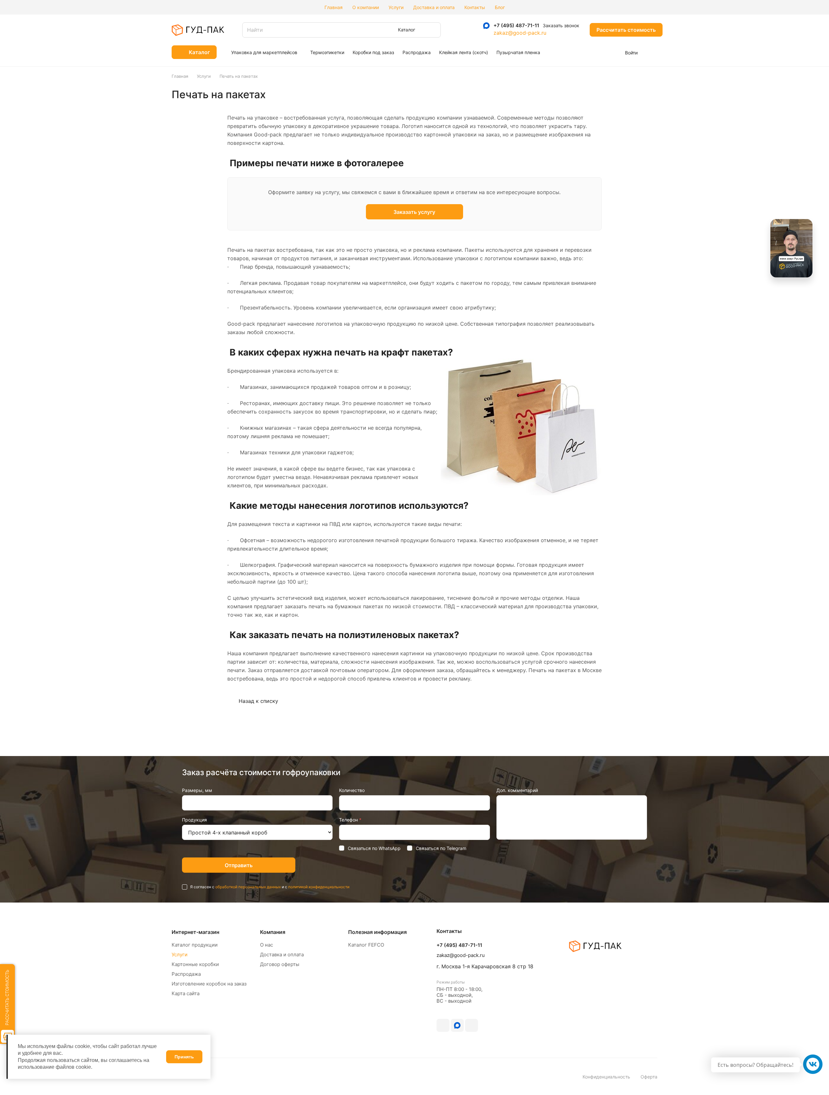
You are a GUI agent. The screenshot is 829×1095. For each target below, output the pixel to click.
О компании (365, 7)
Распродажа (186, 974)
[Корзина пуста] (654, 52)
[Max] (486, 25)
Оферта (649, 1076)
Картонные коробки (195, 964)
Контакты (474, 7)
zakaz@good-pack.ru (520, 32)
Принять (184, 1056)
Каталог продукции (195, 945)
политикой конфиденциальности (318, 886)
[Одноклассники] (457, 1025)
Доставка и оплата (434, 7)
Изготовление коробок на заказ (209, 984)
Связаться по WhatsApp (374, 848)
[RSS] (650, 94)
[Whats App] (473, 25)
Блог (500, 7)
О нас (266, 945)
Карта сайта (185, 993)
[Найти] (433, 30)
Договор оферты (279, 964)
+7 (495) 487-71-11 (516, 26)
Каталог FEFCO (366, 945)
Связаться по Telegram (441, 848)
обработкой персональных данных (248, 886)
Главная (333, 7)
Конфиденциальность (606, 1076)
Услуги (396, 7)
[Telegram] (460, 25)
